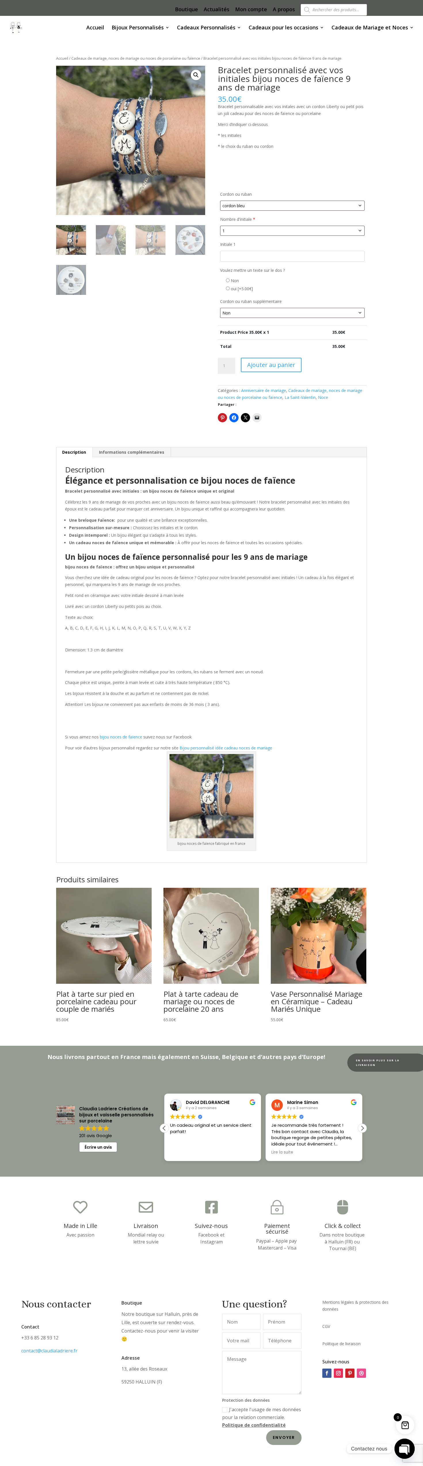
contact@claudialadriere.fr (49, 1351)
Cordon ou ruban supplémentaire (251, 301)
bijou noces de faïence (121, 737)
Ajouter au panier (271, 365)
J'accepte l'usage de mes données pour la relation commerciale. (261, 1417)
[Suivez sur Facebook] (326, 1373)
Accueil (95, 28)
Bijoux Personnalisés (138, 28)
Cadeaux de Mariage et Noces (369, 28)
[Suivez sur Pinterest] (350, 1373)
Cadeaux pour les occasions (283, 28)
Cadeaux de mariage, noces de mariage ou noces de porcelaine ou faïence (135, 58)
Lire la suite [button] (181, 1152)
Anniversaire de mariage (263, 390)
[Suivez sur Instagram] (338, 1373)
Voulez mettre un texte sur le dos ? (252, 270)
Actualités (216, 10)
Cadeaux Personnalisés (206, 28)
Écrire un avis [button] (98, 1147)
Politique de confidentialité (254, 1425)
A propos (284, 10)
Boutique (186, 10)
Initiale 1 (228, 244)
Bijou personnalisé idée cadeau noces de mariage (226, 748)
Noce (323, 397)
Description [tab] (74, 452)
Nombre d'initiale (237, 219)
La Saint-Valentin (300, 397)
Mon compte (251, 10)
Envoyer (284, 1437)
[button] (196, 75)
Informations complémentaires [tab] (131, 452)
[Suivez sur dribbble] (361, 1373)
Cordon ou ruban (236, 194)
